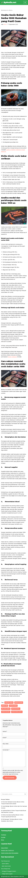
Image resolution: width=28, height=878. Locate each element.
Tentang (3, 834)
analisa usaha (9, 702)
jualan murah (13, 705)
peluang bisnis (6, 708)
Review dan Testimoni (7, 850)
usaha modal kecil (17, 711)
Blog (2, 840)
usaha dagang (6, 711)
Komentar (6, 750)
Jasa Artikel (4, 848)
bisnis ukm (4, 705)
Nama (5, 731)
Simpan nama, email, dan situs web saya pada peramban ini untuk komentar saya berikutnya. (13, 772)
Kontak (3, 837)
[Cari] (25, 794)
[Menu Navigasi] (25, 2)
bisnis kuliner (18, 702)
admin (5, 24)
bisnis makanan (12, 357)
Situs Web (5, 743)
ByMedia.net (4, 10)
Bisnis (10, 10)
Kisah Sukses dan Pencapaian (9, 853)
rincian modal (16, 708)
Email (5, 737)
